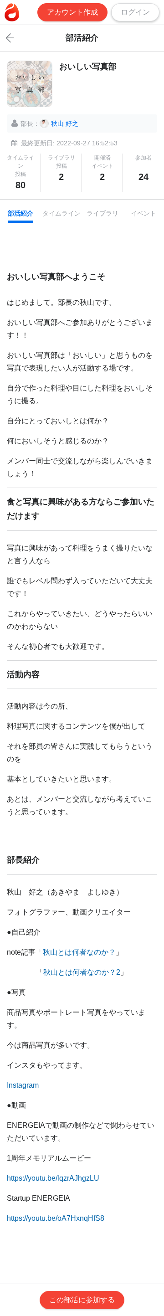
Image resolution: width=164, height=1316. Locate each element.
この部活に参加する (82, 1300)
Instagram (23, 1085)
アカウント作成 (72, 12)
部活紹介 (20, 213)
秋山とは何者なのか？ (79, 952)
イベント (143, 213)
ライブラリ (102, 213)
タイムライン (61, 213)
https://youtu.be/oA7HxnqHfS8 (55, 1218)
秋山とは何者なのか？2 (81, 972)
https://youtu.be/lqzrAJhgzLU (53, 1178)
